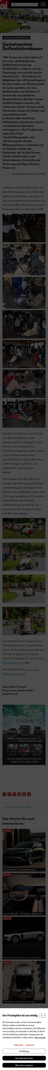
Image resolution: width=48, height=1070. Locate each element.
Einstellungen (24, 1051)
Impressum (30, 1044)
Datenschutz (18, 1044)
